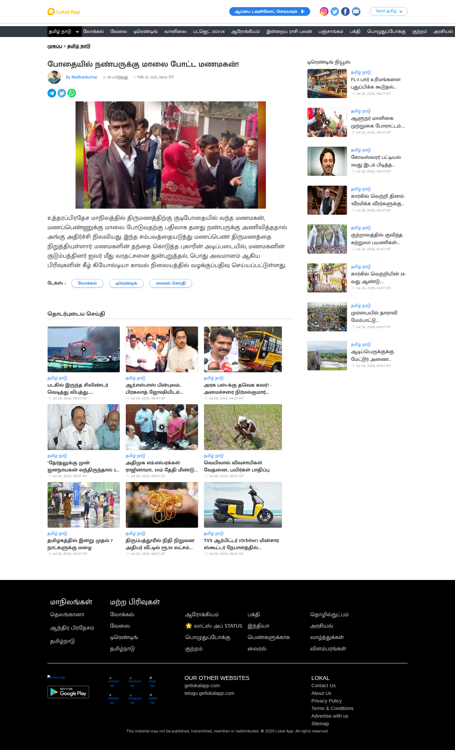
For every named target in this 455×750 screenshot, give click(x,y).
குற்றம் (194, 648)
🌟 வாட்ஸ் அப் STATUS (213, 626)
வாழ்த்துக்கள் (327, 637)
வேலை (120, 626)
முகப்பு (54, 46)
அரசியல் (321, 626)
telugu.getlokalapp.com (209, 693)
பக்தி (254, 614)
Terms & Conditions (332, 708)
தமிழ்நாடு (62, 641)
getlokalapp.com (202, 685)
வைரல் (257, 648)
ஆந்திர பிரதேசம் (72, 628)
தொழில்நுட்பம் (329, 614)
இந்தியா (258, 626)
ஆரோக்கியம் (202, 614)
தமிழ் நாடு (60, 31)
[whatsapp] (72, 95)
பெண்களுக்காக (269, 637)
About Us (321, 693)
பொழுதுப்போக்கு (207, 637)
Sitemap (320, 723)
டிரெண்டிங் (124, 637)
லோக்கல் (122, 614)
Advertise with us (329, 716)
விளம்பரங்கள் (328, 648)
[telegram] (52, 95)
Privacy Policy (326, 701)
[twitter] (62, 95)
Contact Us (323, 685)
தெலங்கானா (67, 614)
